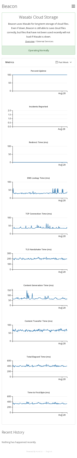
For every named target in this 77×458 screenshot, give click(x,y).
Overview (30, 41)
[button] (73, 6)
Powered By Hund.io (34, 451)
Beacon (9, 6)
